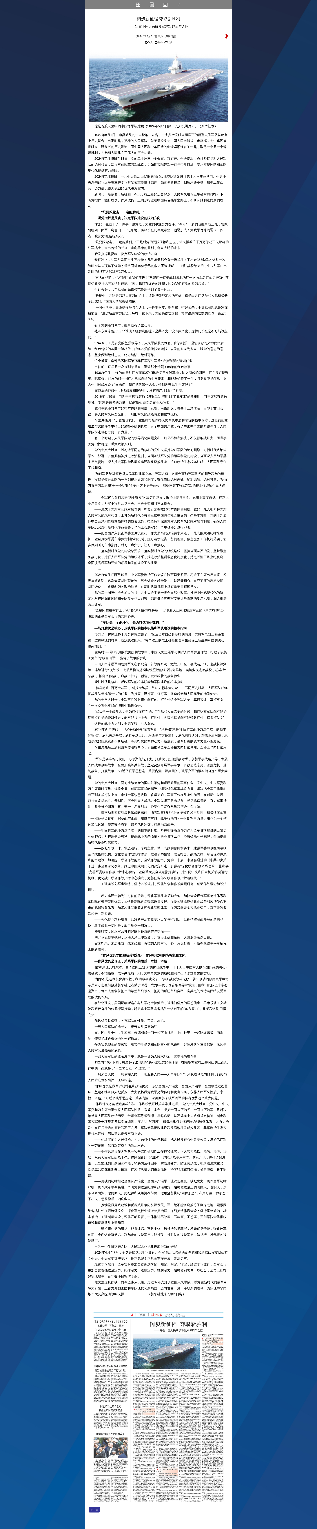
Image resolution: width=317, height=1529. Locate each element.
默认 (169, 42)
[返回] (178, 4)
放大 (150, 42)
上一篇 (94, 1510)
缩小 (160, 42)
